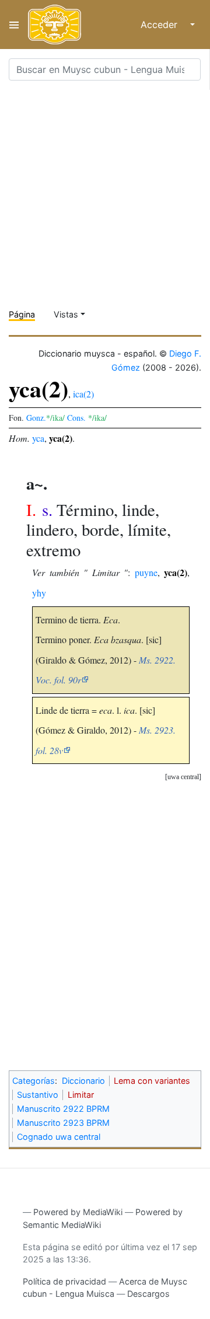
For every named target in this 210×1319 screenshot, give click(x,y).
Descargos (148, 1294)
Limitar (81, 1095)
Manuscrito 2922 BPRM (63, 1109)
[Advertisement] (105, 195)
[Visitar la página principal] (54, 24)
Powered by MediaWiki (78, 1212)
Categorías (33, 1081)
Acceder (159, 24)
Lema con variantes (152, 1081)
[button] (183, 777)
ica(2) (83, 394)
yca (38, 438)
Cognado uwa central (58, 1137)
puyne (146, 572)
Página (22, 314)
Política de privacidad (64, 1281)
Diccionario (83, 1081)
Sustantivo (37, 1095)
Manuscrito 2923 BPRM (63, 1123)
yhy (39, 593)
